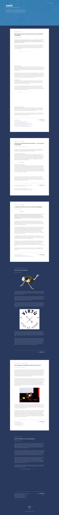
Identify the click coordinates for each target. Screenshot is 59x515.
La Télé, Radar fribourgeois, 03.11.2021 (18, 254)
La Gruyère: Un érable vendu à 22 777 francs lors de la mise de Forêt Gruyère (22, 123)
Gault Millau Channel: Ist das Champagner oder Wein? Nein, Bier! (21, 188)
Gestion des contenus (16, 141)
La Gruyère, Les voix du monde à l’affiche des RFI (19, 497)
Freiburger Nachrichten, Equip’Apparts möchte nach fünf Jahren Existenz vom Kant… (24, 256)
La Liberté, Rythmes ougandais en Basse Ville (19, 494)
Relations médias (16, 31)
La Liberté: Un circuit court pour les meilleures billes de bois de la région (22, 126)
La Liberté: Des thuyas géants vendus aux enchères (20, 122)
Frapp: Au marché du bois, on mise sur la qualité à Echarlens (21, 121)
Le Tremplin (41, 165)
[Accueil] (11, 6)
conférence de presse (33, 378)
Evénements (20, 31)
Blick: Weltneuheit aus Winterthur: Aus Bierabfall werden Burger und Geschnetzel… (23, 189)
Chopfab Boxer (25, 154)
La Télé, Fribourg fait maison (17, 120)
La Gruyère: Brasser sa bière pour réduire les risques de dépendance (22, 185)
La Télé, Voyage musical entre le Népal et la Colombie (20, 496)
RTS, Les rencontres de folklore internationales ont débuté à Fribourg (22, 493)
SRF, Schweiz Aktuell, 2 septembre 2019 (18, 423)
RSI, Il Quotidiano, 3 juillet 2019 (17, 422)
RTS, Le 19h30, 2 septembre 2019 (18, 424)
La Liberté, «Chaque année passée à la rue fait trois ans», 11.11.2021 (22, 255)
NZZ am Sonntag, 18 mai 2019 (17, 421)
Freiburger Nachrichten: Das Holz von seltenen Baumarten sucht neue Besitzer (23, 125)
